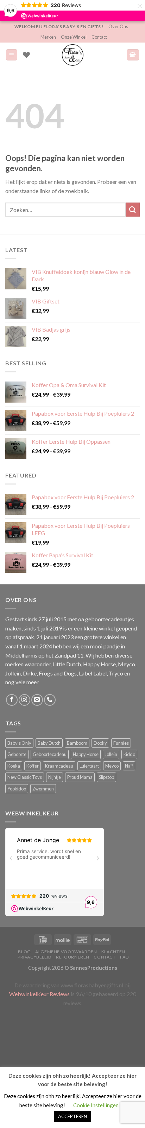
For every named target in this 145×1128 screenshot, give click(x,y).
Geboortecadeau (50, 754)
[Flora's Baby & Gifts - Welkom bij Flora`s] (72, 55)
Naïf (129, 766)
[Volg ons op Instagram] (24, 700)
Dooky (100, 743)
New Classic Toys (24, 777)
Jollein (111, 754)
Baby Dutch (49, 743)
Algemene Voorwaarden (66, 951)
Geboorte (16, 754)
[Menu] (12, 55)
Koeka (13, 766)
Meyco (112, 766)
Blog (24, 951)
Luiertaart (89, 766)
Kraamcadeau (59, 766)
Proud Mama (80, 777)
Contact (99, 37)
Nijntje (54, 777)
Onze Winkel (74, 37)
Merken (48, 37)
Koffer (32, 766)
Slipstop (106, 777)
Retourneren (72, 957)
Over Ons (118, 26)
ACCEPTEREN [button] (72, 1116)
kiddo (129, 754)
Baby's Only (19, 743)
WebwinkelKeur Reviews (39, 994)
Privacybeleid (35, 957)
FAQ (124, 957)
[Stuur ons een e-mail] (37, 700)
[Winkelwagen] (133, 55)
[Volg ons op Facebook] (12, 700)
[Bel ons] (50, 700)
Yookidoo (16, 788)
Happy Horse (86, 754)
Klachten (113, 951)
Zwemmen (43, 788)
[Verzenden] (133, 209)
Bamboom (77, 743)
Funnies (121, 743)
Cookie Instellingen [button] (96, 1105)
